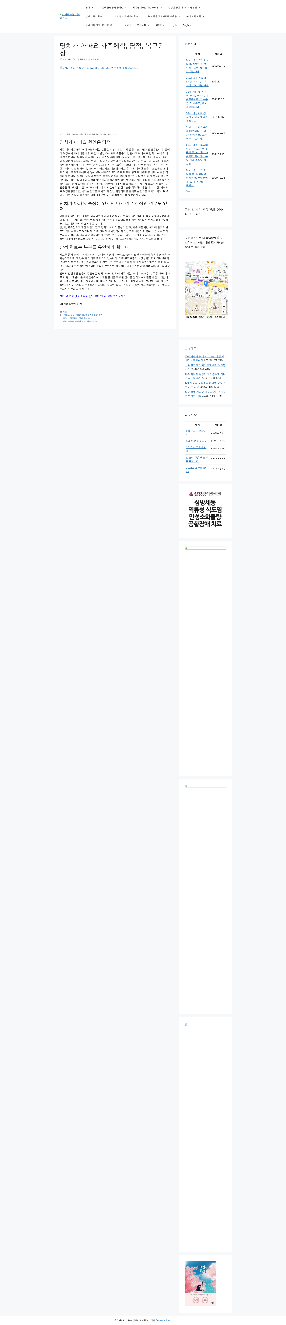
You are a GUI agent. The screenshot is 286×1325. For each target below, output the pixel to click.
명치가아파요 (91, 315)
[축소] (224, 306)
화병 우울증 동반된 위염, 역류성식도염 (81, 321)
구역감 (66, 315)
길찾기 (209, 317)
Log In (174, 25)
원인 (101, 315)
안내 (88, 7)
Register (187, 25)
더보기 (188, 190)
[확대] (224, 301)
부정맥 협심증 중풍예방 (111, 7)
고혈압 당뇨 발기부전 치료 (125, 16)
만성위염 (80, 315)
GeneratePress (164, 1320)
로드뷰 (201, 317)
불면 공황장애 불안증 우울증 (162, 16)
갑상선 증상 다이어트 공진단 (182, 7)
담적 (72, 315)
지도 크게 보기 (220, 317)
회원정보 (160, 25)
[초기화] (224, 312)
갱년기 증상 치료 (94, 16)
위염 (65, 311)
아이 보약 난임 (193, 16)
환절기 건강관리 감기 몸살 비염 (78, 318)
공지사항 (141, 25)
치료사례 (126, 25)
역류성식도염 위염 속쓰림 (146, 7)
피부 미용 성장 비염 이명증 (99, 25)
